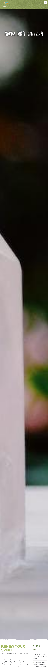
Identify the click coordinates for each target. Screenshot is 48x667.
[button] (45, 2)
